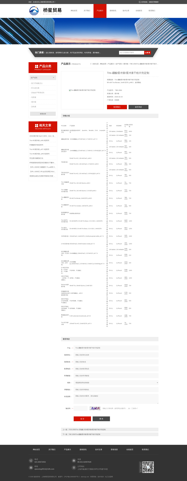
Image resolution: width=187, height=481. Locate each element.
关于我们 (87, 10)
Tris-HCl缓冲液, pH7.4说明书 (39, 149)
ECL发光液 (35, 88)
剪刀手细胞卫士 (37, 83)
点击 (53, 77)
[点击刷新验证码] (95, 408)
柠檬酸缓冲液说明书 (36, 145)
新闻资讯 (113, 10)
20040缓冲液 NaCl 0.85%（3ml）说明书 (43, 136)
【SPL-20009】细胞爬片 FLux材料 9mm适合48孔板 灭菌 (43, 167)
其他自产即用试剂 (37, 93)
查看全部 (43, 114)
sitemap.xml (85, 477)
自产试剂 (34, 78)
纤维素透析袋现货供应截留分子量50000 (43, 163)
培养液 (33, 97)
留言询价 (138, 107)
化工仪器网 (109, 477)
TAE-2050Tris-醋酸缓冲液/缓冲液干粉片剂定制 (84, 434)
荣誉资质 (114, 449)
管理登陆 (93, 477)
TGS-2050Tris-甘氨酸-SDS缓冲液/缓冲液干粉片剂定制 (87, 429)
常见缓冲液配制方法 (36, 158)
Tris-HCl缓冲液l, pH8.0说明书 (39, 154)
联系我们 (152, 10)
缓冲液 (33, 102)
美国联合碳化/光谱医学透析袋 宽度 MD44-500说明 (43, 176)
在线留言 (139, 10)
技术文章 (126, 10)
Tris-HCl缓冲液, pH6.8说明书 (39, 140)
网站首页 (74, 10)
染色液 (33, 106)
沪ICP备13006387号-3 (71, 477)
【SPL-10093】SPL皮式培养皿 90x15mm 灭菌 (43, 171)
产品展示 (100, 10)
